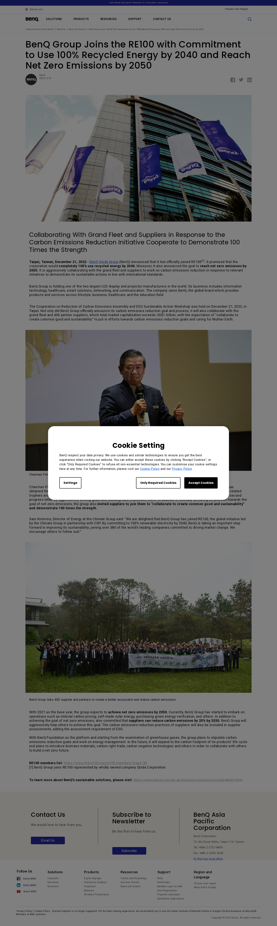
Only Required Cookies (158, 483)
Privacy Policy (182, 469)
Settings (70, 483)
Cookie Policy (150, 469)
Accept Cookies (200, 483)
